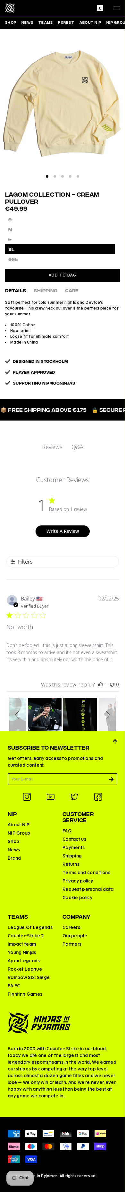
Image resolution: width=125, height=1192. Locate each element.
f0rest (66, 22)
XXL (13, 259)
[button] (18, 714)
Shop (10, 22)
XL (11, 249)
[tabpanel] (62, 107)
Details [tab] (15, 290)
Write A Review (62, 531)
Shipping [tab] (45, 290)
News (27, 22)
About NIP (90, 22)
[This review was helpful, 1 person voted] (100, 684)
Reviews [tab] (52, 447)
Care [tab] (71, 290)
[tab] (47, 176)
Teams (45, 22)
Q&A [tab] (77, 447)
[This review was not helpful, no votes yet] (112, 684)
